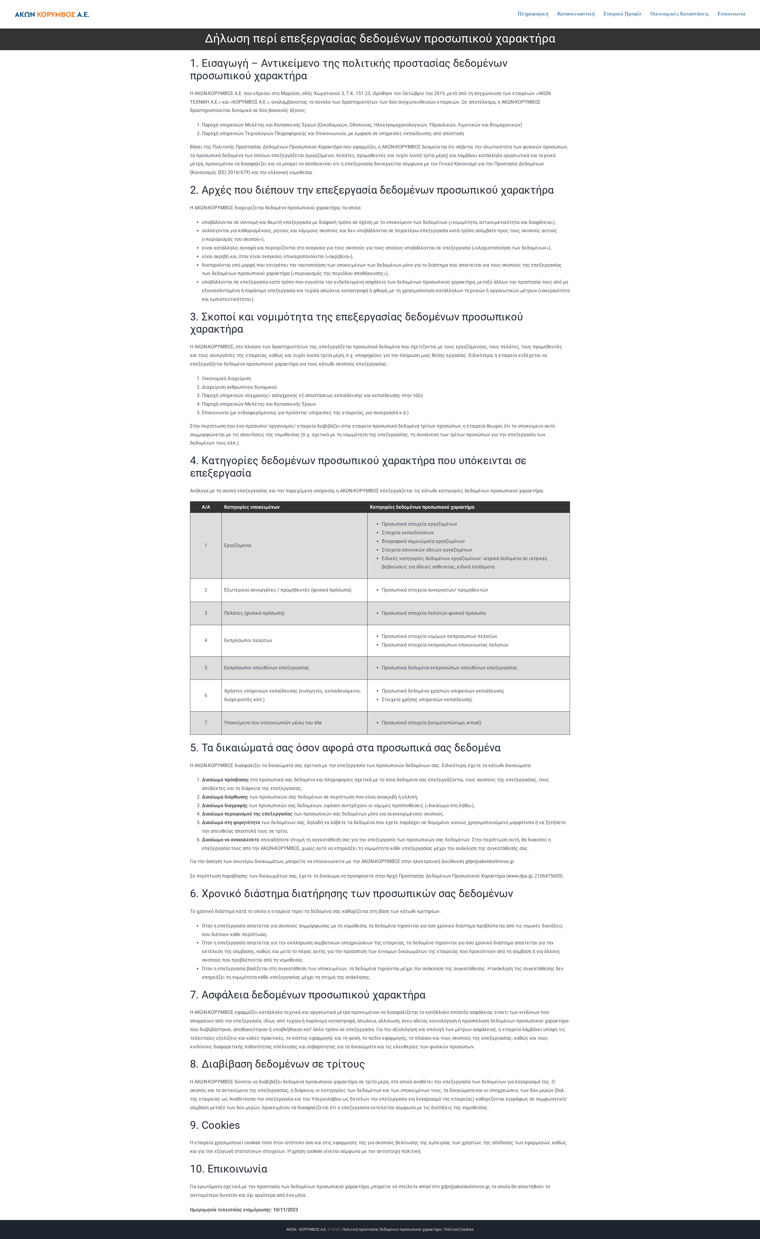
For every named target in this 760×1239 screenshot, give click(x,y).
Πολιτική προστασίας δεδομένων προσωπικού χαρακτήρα (391, 1229)
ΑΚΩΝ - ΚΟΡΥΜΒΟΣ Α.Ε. (306, 1229)
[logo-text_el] (52, 14)
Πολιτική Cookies (459, 1229)
